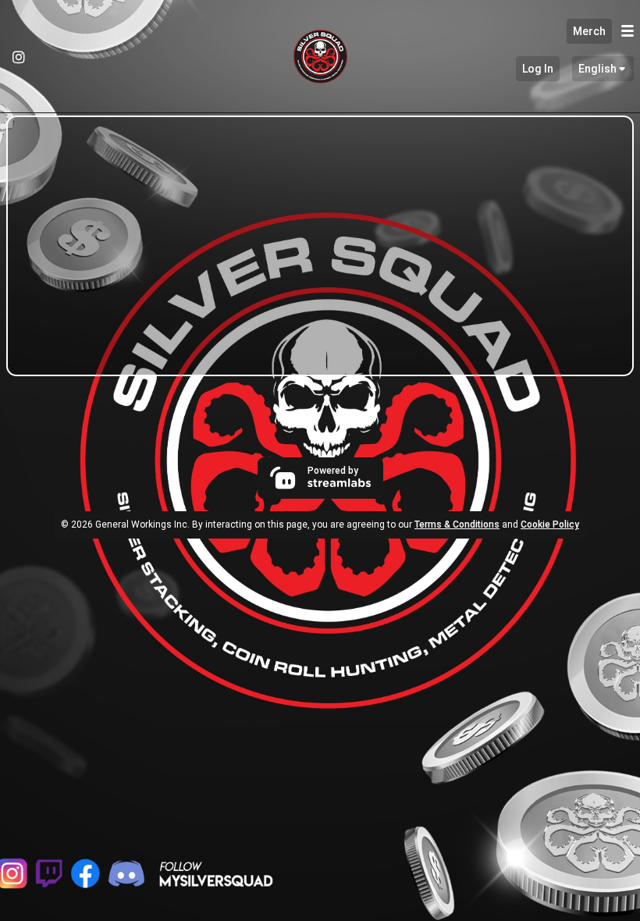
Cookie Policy (550, 524)
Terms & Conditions (457, 524)
